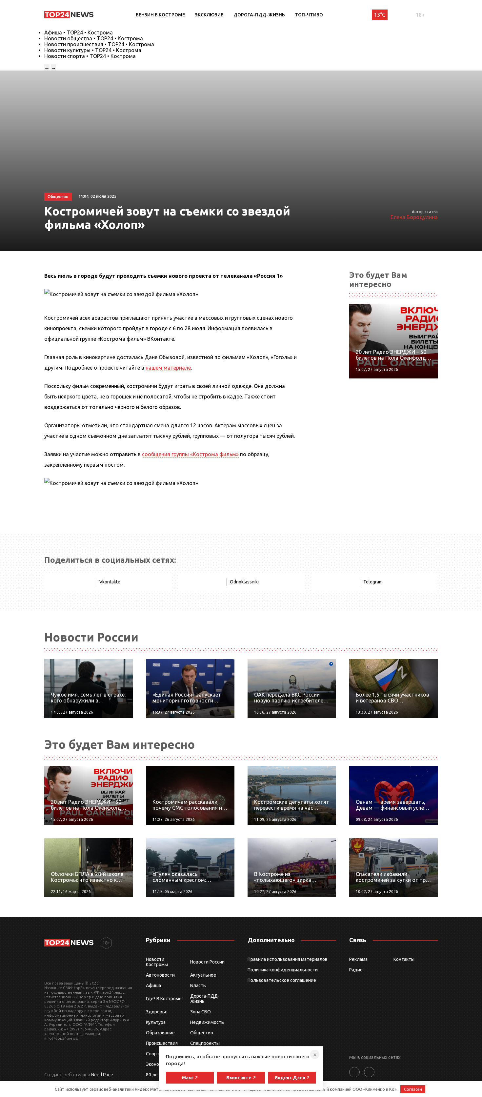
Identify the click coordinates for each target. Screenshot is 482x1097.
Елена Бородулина (414, 217)
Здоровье (157, 1011)
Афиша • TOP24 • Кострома (78, 32)
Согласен (413, 1089)
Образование (160, 1032)
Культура (156, 1022)
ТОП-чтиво (309, 14)
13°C (379, 15)
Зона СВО (200, 1011)
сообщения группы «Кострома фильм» (190, 454)
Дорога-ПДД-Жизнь (259, 14)
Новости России (207, 962)
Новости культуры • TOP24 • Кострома (92, 50)
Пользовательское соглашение (282, 980)
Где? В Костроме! (164, 998)
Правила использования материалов (288, 959)
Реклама (358, 959)
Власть (198, 985)
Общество (201, 1032)
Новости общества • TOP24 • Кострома (93, 38)
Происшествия (162, 1043)
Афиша (153, 985)
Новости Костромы (157, 962)
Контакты (403, 959)
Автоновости (160, 975)
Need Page (102, 1074)
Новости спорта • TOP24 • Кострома (90, 56)
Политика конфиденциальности (283, 969)
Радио (356, 969)
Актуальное (203, 975)
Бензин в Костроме (160, 14)
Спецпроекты (205, 1043)
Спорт (152, 1053)
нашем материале (168, 368)
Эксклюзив (209, 14)
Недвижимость (207, 1022)
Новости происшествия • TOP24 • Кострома (99, 44)
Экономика (158, 1064)
